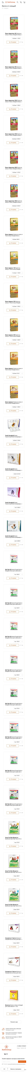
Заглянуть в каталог (11, 1034)
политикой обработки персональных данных (16, 1064)
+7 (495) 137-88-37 (19, 3)
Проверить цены (10, 1030)
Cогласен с (14, 1064)
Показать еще (14, 1022)
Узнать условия (10, 1038)
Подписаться (22, 1061)
